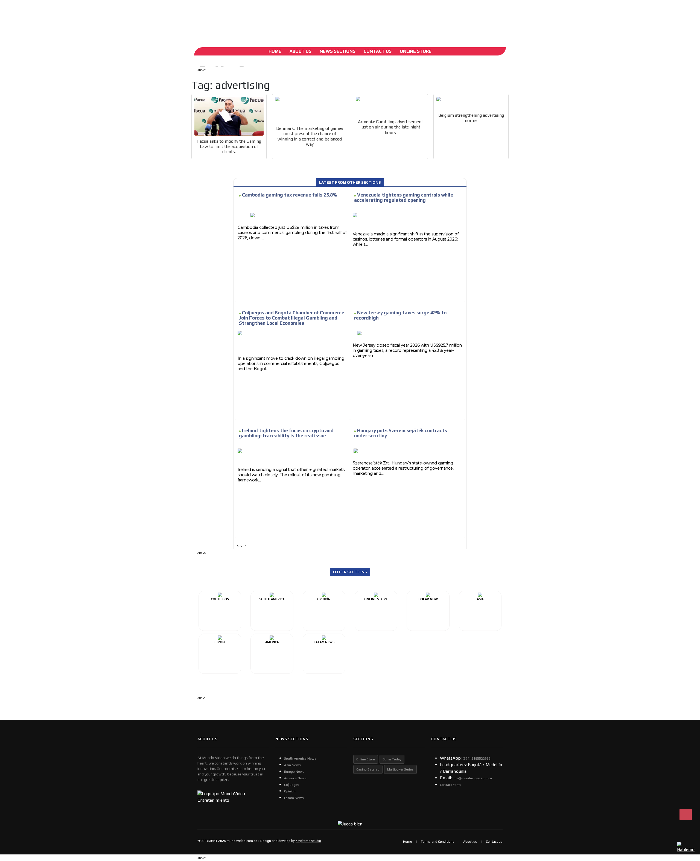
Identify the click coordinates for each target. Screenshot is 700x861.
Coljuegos (291, 785)
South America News (300, 758)
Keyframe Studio (308, 841)
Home (275, 51)
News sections (337, 51)
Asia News (292, 765)
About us (470, 842)
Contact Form (450, 785)
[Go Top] (685, 814)
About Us (300, 51)
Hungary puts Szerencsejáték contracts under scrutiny (400, 433)
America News (295, 778)
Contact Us (378, 51)
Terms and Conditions (437, 842)
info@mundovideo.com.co (472, 778)
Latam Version (308, 17)
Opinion (290, 791)
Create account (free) (268, 17)
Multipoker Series (400, 769)
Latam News (294, 798)
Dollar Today (392, 759)
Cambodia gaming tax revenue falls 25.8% (289, 195)
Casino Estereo (368, 769)
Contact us (494, 842)
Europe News (294, 772)
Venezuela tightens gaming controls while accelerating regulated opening (403, 197)
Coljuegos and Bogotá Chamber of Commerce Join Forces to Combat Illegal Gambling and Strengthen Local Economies (291, 318)
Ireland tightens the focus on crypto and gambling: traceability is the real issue (286, 433)
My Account (237, 17)
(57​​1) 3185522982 (477, 758)
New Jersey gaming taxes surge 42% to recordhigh (400, 315)
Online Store (415, 51)
